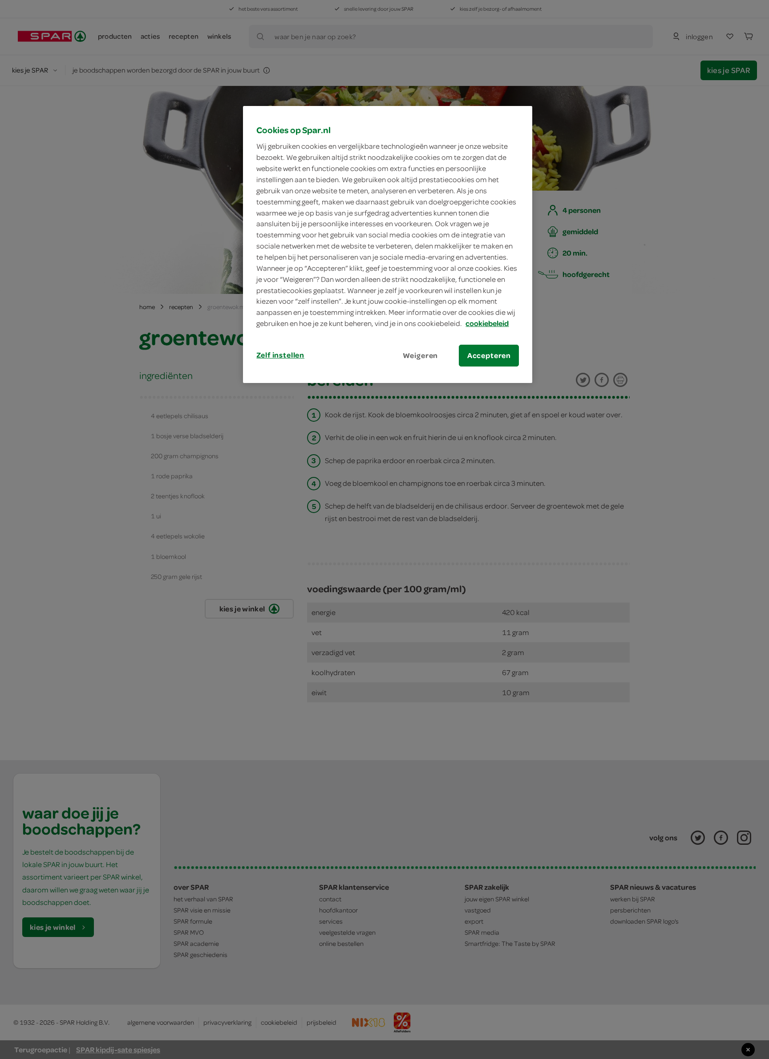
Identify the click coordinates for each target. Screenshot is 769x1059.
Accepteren (489, 355)
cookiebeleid (487, 323)
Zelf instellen (280, 355)
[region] (387, 244)
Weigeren (420, 355)
